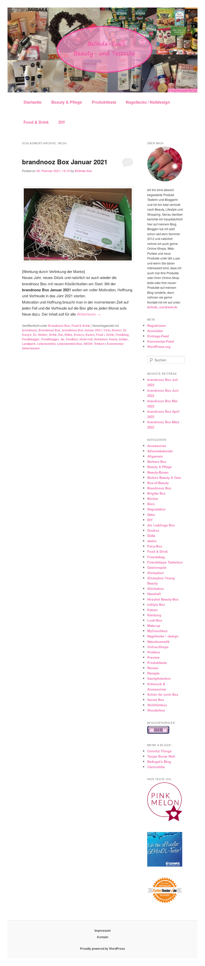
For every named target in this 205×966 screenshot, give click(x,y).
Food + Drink (105, 334)
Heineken (101, 339)
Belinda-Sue (83, 171)
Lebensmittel (46, 343)
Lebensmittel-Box (69, 343)
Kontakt (102, 937)
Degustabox (156, 509)
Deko (151, 514)
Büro (151, 503)
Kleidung (154, 615)
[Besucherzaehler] (158, 732)
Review (152, 667)
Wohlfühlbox (157, 705)
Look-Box (154, 620)
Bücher (152, 498)
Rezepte (153, 673)
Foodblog (122, 334)
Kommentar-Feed (160, 341)
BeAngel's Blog (159, 761)
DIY (61, 122)
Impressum (102, 930)
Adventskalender (160, 451)
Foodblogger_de (52, 339)
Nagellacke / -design (162, 636)
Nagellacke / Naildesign (148, 102)
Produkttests (104, 102)
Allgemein (155, 456)
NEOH (88, 343)
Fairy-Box (154, 546)
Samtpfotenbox (159, 678)
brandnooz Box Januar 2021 (65, 161)
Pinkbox (153, 652)
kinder (123, 339)
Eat (60, 334)
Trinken (99, 343)
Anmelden (155, 330)
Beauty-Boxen (157, 472)
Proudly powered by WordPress (102, 948)
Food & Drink (36, 122)
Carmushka (156, 766)
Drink (53, 334)
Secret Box (155, 699)
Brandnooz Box (59, 325)
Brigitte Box (156, 493)
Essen (90, 334)
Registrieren (156, 325)
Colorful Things (159, 751)
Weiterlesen (89, 314)
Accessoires (156, 445)
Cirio (107, 330)
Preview (153, 657)
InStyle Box (156, 604)
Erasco (79, 334)
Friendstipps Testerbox (165, 562)
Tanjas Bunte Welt (161, 756)
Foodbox (72, 339)
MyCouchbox (157, 630)
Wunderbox (156, 710)
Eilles (68, 334)
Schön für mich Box (162, 694)
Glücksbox (155, 588)
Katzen (152, 609)
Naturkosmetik (158, 641)
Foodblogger (31, 339)
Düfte (151, 535)
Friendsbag (156, 557)
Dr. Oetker (40, 334)
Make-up (153, 625)
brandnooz (29, 330)
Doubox (153, 530)
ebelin (152, 540)
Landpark (29, 343)
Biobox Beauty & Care (164, 477)
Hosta (113, 339)
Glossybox (155, 572)
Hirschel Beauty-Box (162, 599)
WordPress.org (158, 346)
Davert (117, 330)
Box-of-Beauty (158, 482)
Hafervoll (86, 339)
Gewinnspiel (156, 567)
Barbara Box (156, 461)
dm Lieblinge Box (161, 525)
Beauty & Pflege (66, 102)
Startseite (33, 102)
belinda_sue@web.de (162, 307)
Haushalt (154, 593)
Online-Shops (157, 646)
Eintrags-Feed (158, 336)
